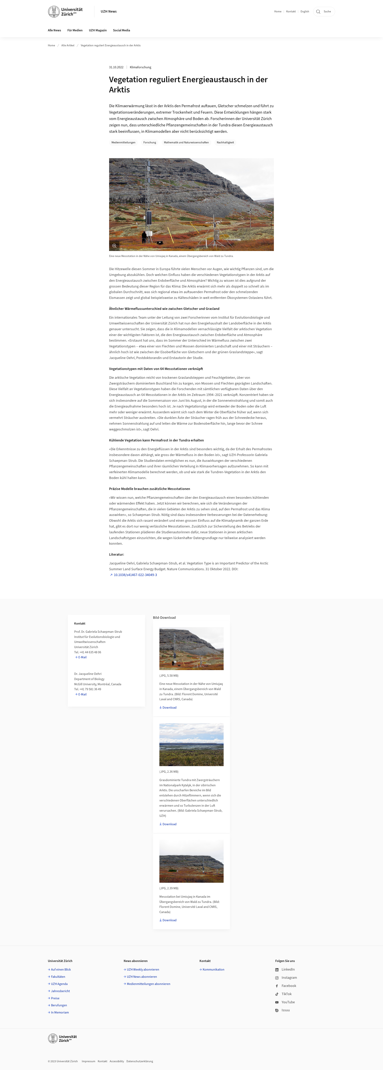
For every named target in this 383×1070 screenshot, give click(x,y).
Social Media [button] (121, 30)
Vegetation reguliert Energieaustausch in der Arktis (111, 46)
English (305, 12)
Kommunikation (213, 969)
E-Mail (82, 657)
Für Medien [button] (75, 30)
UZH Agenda (59, 984)
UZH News (109, 11)
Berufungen (59, 1005)
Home (277, 12)
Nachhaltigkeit (225, 143)
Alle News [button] (54, 30)
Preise (55, 998)
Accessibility (117, 1061)
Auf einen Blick (61, 969)
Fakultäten (58, 977)
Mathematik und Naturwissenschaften (186, 143)
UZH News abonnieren (142, 977)
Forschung (149, 143)
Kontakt (291, 12)
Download (170, 707)
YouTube (288, 1002)
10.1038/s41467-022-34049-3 (135, 574)
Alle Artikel (67, 46)
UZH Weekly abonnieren (143, 969)
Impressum (88, 1061)
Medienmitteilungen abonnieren (148, 984)
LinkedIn (288, 969)
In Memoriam (60, 1012)
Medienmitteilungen (123, 143)
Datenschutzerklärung (139, 1061)
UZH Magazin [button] (98, 30)
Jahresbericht (60, 991)
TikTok (287, 994)
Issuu (286, 1010)
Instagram (289, 977)
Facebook (289, 985)
